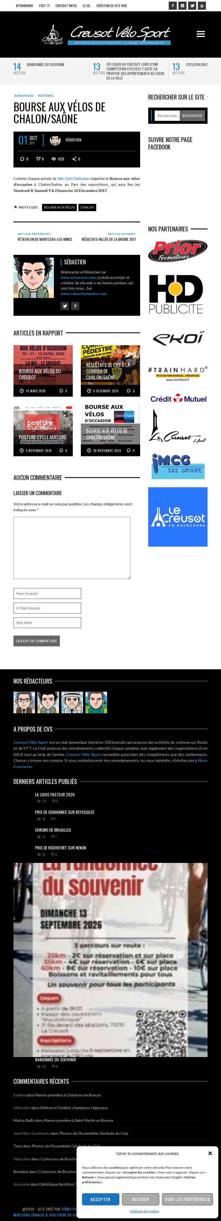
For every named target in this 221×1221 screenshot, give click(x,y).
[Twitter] (192, 6)
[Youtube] (202, 6)
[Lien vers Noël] (24, 702)
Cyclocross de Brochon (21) (63, 1159)
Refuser (140, 1199)
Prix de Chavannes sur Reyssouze (64, 812)
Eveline (19, 1095)
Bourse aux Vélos (59, 207)
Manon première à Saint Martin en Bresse (78, 1120)
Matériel (46, 95)
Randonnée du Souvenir (45, 64)
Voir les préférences (187, 1199)
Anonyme (21, 1184)
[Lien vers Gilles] (96, 702)
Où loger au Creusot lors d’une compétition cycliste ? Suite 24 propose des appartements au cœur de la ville (135, 71)
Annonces (24, 95)
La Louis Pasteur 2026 (55, 794)
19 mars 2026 (36, 391)
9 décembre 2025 (106, 391)
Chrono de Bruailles (53, 830)
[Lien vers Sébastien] (48, 702)
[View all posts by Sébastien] (55, 140)
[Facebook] (173, 6)
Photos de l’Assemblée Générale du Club (94, 1133)
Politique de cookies (144, 1211)
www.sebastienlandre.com (83, 293)
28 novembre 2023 (107, 450)
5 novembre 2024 (39, 450)
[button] (210, 1153)
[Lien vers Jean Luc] (72, 702)
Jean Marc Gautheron (31, 1133)
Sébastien (73, 139)
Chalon (87, 207)
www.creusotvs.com (78, 277)
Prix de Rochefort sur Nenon (60, 847)
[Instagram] (182, 6)
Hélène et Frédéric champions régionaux (74, 1107)
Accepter (100, 1199)
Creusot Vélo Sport (30, 742)
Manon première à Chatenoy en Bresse (68, 1095)
